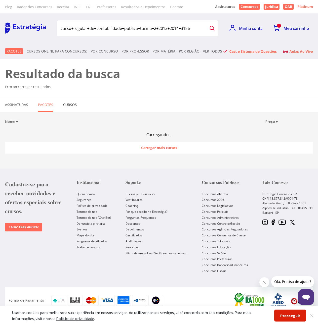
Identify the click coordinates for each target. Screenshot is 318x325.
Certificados (133, 235)
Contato (176, 6)
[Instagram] (265, 222)
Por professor (135, 51)
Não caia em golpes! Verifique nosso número (156, 253)
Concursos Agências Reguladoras (225, 229)
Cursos (70, 104)
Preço (271, 122)
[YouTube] (282, 222)
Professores (106, 6)
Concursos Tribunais (216, 241)
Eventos (82, 229)
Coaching (131, 206)
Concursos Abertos (215, 194)
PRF (89, 6)
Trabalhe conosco (89, 247)
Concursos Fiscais (214, 271)
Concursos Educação (216, 247)
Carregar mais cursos (159, 147)
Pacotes (14, 51)
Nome (11, 122)
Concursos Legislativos (217, 206)
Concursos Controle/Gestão (221, 223)
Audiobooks (133, 241)
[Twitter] (292, 222)
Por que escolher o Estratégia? (146, 212)
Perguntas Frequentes (140, 218)
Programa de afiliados (92, 241)
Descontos (132, 223)
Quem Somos (86, 194)
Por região (189, 51)
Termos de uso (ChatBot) (94, 218)
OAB (288, 6)
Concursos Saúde (214, 253)
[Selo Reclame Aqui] (250, 300)
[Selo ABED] (278, 300)
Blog (8, 6)
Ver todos (212, 51)
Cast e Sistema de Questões (253, 51)
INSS (77, 6)
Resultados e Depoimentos (143, 6)
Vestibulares (134, 200)
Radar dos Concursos (34, 6)
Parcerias (132, 247)
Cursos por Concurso (140, 194)
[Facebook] (273, 222)
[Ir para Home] (25, 28)
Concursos (249, 6)
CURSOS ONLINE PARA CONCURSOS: (57, 51)
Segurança (84, 200)
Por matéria (164, 51)
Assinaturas (16, 104)
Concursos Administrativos (220, 218)
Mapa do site (85, 235)
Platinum (305, 7)
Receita (63, 6)
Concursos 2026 (213, 200)
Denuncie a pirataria (91, 223)
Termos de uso (87, 212)
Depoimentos (134, 229)
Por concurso (104, 51)
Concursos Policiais (215, 212)
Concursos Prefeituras (217, 259)
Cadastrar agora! (24, 227)
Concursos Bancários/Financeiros (225, 265)
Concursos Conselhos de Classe (224, 235)
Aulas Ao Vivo (301, 51)
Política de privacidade (92, 206)
